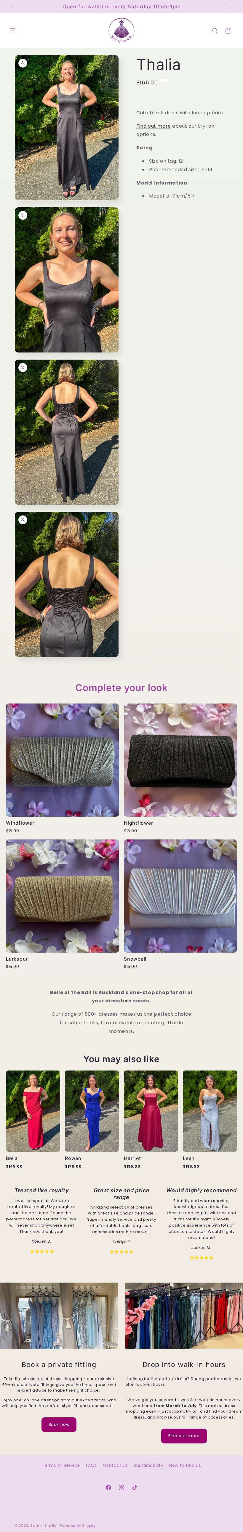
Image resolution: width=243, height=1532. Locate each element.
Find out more (153, 126)
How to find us (185, 1465)
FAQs (91, 1465)
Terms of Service (61, 1465)
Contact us (115, 1465)
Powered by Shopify (78, 1525)
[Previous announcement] (11, 6)
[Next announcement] (231, 6)
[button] (12, 30)
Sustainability (148, 1465)
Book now (59, 1424)
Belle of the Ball (45, 1525)
